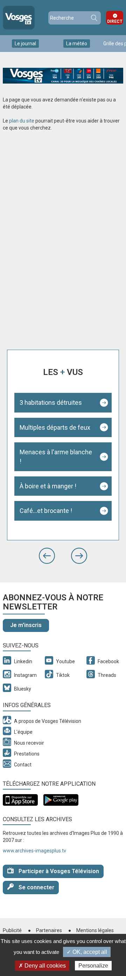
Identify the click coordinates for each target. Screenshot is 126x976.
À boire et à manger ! (48, 486)
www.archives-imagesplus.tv (34, 850)
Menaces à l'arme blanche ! (56, 456)
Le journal (25, 43)
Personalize (93, 966)
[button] (46, 555)
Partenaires (49, 930)
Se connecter (35, 887)
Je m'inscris (26, 625)
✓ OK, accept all (86, 952)
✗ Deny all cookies (42, 966)
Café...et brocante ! (46, 510)
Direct (114, 21)
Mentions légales (95, 930)
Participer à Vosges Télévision (58, 871)
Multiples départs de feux (55, 427)
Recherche (93, 18)
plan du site (21, 121)
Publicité (12, 930)
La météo (76, 43)
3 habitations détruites (51, 402)
